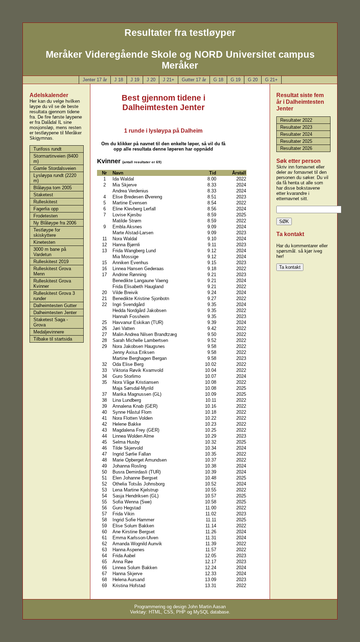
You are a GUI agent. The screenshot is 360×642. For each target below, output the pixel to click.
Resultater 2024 (296, 134)
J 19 (134, 79)
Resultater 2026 (296, 148)
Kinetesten (44, 242)
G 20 (253, 79)
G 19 (235, 79)
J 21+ (168, 79)
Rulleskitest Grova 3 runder (54, 296)
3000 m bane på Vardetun (49, 252)
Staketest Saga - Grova (50, 322)
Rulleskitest (45, 201)
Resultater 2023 (296, 127)
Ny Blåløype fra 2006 (54, 222)
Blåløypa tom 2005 (52, 187)
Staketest (43, 194)
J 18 (118, 79)
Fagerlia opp (45, 208)
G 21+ (271, 79)
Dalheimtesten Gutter (55, 305)
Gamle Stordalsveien (54, 168)
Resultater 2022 (296, 120)
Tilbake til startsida (52, 339)
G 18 (218, 79)
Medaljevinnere (48, 332)
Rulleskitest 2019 (51, 261)
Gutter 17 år (194, 79)
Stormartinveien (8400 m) (55, 158)
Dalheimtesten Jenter (55, 312)
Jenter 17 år (95, 79)
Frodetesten (45, 215)
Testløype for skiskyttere (46, 232)
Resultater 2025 (296, 141)
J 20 (151, 79)
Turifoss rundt (47, 149)
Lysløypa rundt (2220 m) (54, 178)
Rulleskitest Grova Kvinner (52, 283)
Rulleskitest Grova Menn (52, 271)
